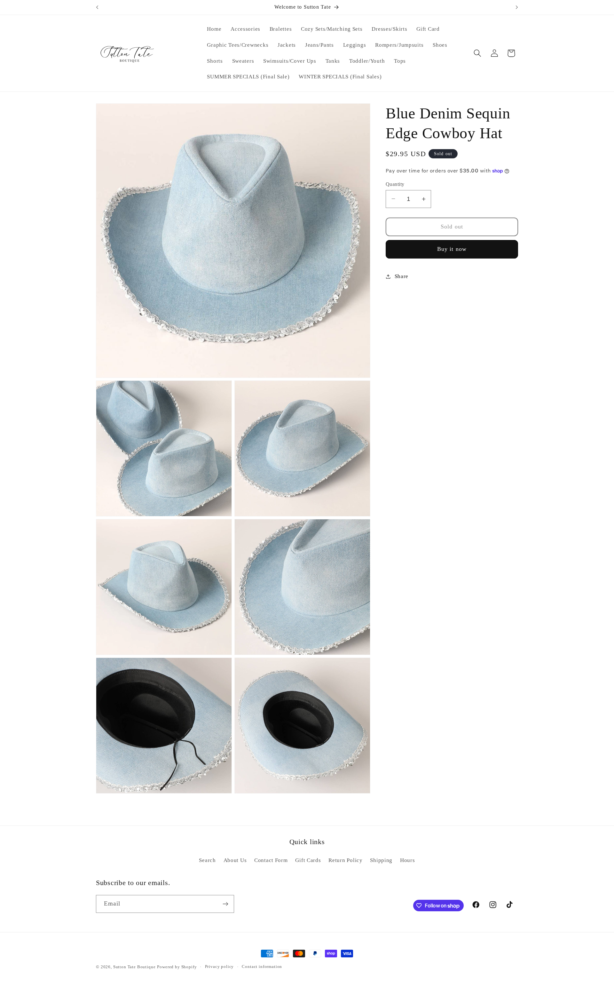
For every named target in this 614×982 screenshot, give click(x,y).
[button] (477, 53)
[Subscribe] (225, 904)
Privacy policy (219, 966)
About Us (235, 860)
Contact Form (271, 860)
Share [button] (401, 276)
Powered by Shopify (177, 966)
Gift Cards (308, 860)
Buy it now (452, 249)
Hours (407, 860)
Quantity (395, 184)
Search (207, 860)
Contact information (262, 966)
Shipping (381, 860)
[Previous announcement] (97, 7)
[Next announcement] (517, 7)
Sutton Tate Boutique (134, 966)
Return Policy (345, 860)
